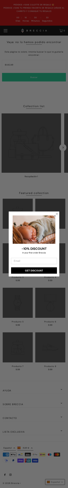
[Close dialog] (57, 213)
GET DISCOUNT (34, 270)
